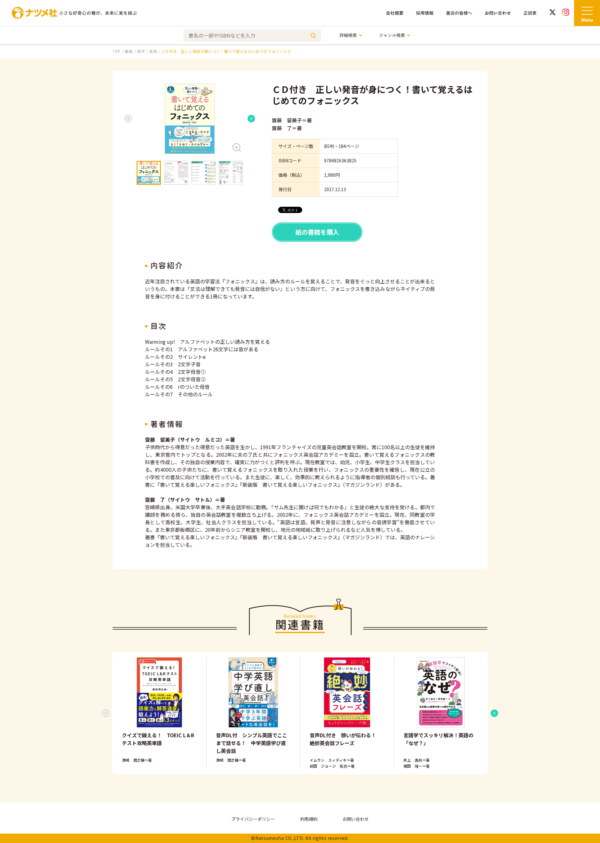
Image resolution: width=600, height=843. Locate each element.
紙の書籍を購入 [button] (317, 231)
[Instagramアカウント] (565, 13)
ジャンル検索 (392, 35)
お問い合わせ (498, 13)
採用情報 (424, 13)
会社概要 (394, 13)
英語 (153, 51)
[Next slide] (251, 118)
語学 (141, 51)
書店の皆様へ (459, 13)
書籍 (128, 51)
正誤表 (530, 13)
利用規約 (309, 819)
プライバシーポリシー (253, 819)
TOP (116, 51)
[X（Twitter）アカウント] (552, 13)
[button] (190, 119)
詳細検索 (348, 35)
